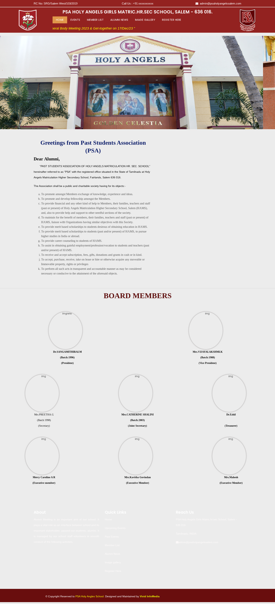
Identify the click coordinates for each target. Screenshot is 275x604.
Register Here (171, 20)
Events (75, 20)
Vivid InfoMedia (150, 596)
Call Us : (137, 3)
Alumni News (119, 20)
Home (60, 20)
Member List (95, 20)
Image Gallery (145, 20)
